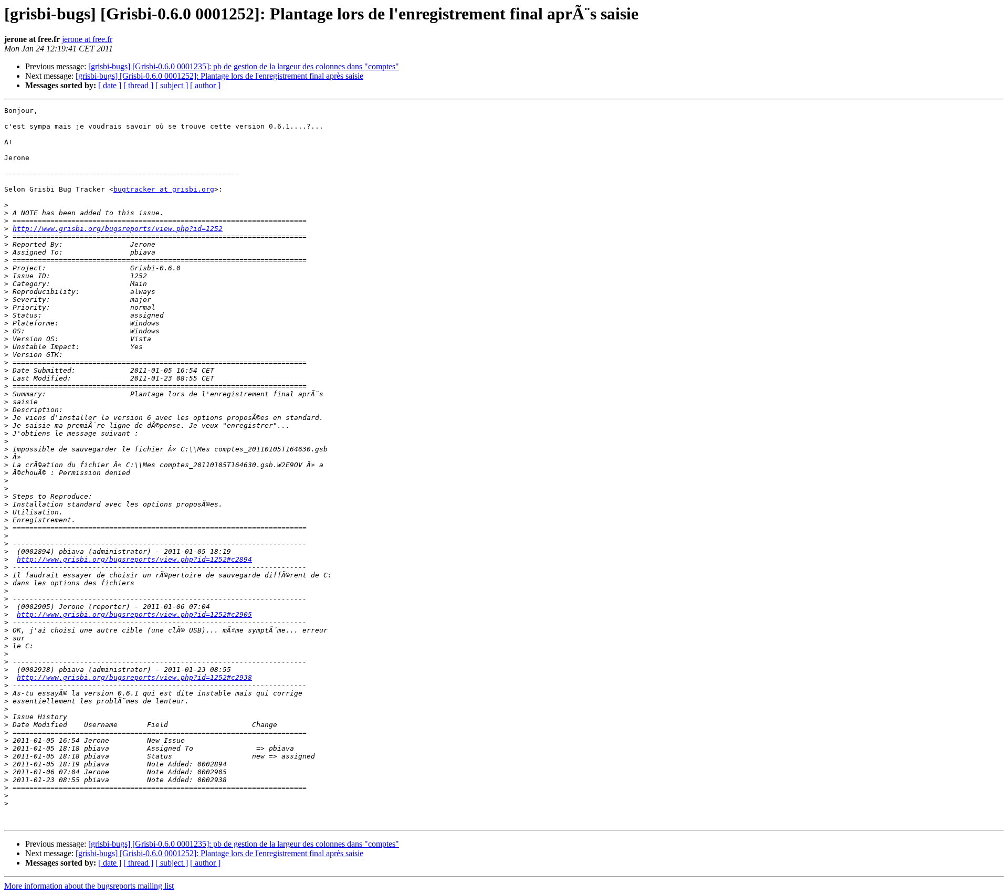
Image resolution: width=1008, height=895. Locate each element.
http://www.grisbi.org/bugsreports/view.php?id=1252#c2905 (134, 614)
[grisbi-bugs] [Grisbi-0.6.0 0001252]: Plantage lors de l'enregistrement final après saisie (219, 75)
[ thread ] (138, 85)
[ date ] (109, 85)
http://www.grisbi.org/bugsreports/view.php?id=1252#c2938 (134, 677)
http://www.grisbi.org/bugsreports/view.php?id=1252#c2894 (134, 559)
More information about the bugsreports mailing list (89, 885)
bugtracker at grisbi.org (163, 189)
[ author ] (205, 85)
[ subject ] (171, 85)
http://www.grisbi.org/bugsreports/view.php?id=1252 (118, 229)
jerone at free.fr (87, 39)
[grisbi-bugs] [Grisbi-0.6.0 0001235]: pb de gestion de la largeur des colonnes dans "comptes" (243, 66)
